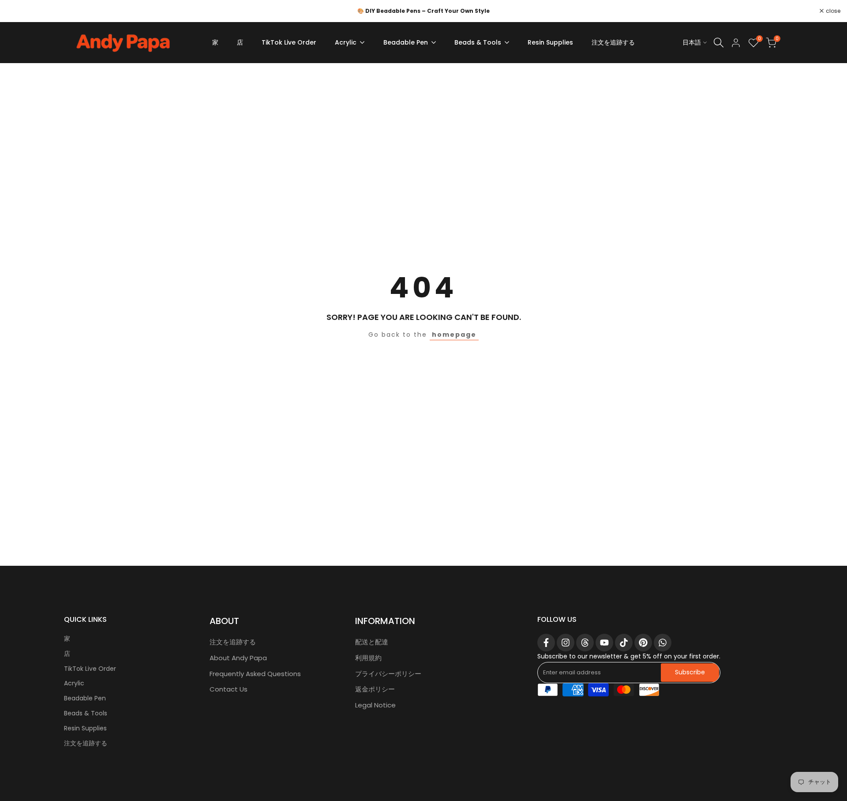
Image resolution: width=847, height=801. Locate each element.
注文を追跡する (85, 743)
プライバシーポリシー (388, 673)
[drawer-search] (718, 43)
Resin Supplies (85, 728)
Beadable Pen (85, 698)
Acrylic (74, 683)
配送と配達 (371, 642)
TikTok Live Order (90, 668)
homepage (454, 334)
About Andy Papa (238, 657)
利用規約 (368, 657)
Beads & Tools (85, 713)
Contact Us (228, 689)
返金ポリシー (375, 689)
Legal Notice (375, 705)
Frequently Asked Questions (255, 673)
